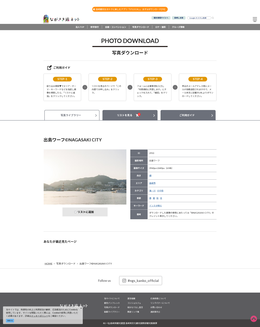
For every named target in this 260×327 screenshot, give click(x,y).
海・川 (152, 190)
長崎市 (152, 183)
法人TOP (80, 27)
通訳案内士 (155, 312)
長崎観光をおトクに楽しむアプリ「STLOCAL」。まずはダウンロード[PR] (130, 9)
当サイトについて (112, 298)
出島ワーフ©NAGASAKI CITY (95, 263)
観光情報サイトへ (161, 18)
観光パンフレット (112, 303)
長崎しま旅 (178, 18)
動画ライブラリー (112, 312)
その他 (160, 190)
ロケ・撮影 (160, 27)
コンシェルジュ (134, 303)
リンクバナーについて (160, 303)
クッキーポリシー (39, 316)
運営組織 (131, 298)
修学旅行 (94, 27)
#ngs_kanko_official (143, 280)
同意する (10, 320)
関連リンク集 (133, 312)
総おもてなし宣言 (135, 307)
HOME (48, 263)
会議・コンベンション (115, 27)
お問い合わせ (156, 307)
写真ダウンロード (140, 27)
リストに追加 (85, 212)
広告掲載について (158, 298)
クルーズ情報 (178, 27)
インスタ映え (155, 205)
